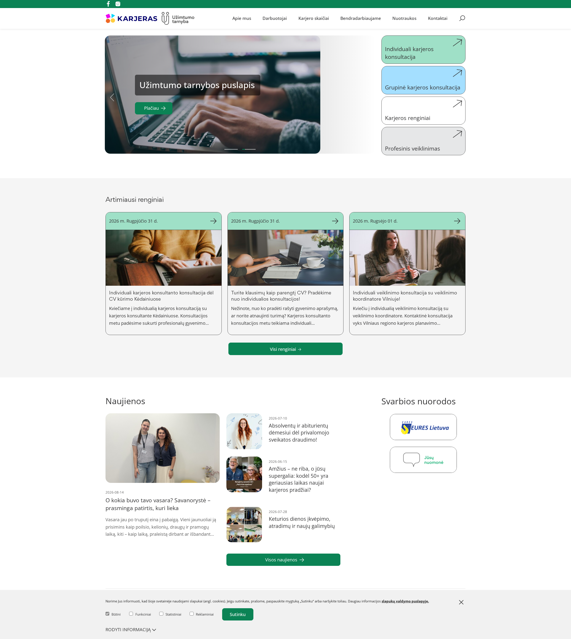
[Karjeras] (131, 18)
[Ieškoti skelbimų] (462, 18)
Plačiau (151, 108)
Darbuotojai (275, 18)
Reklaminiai (205, 614)
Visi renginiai (283, 349)
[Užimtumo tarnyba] (178, 18)
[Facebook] (108, 4)
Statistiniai (173, 614)
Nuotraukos (404, 18)
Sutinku (238, 614)
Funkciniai (143, 614)
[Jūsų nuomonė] (423, 460)
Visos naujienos (281, 560)
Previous (112, 95)
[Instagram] (118, 4)
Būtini (116, 614)
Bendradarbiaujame (360, 18)
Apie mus (241, 18)
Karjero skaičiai (313, 18)
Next (368, 95)
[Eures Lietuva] (423, 427)
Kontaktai (437, 18)
